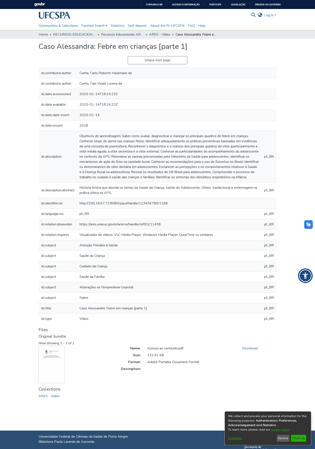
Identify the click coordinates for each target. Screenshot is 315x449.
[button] (54, 15)
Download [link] (250, 348)
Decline (283, 438)
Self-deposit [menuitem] (137, 25)
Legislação (238, 4)
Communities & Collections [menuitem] (58, 25)
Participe (215, 4)
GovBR (39, 4)
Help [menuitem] (202, 25)
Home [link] (43, 34)
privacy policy (280, 430)
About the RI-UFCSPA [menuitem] (167, 25)
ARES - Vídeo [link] (159, 34)
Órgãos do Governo (268, 4)
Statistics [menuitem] (117, 25)
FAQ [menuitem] (191, 25)
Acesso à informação (186, 4)
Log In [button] (269, 15)
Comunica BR (154, 4)
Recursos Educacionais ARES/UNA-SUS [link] (122, 34)
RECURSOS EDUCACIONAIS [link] (74, 34)
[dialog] (268, 428)
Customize (235, 438)
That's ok (298, 438)
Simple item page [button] (157, 60)
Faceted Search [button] (93, 25)
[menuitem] (94, 25)
